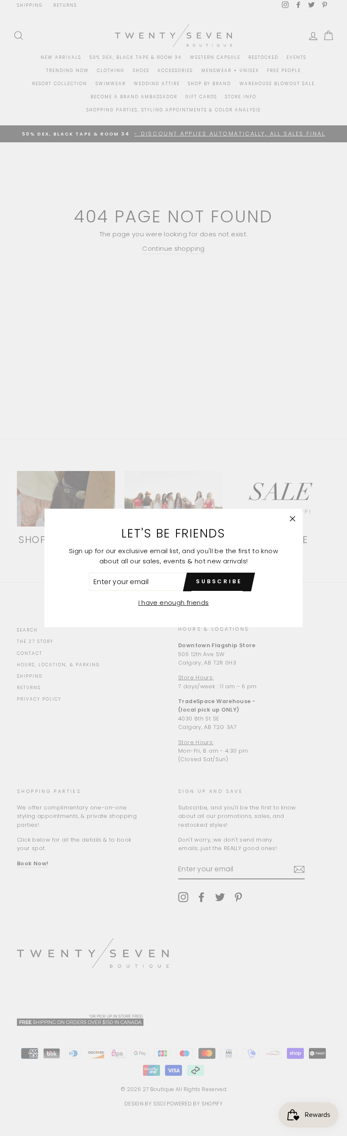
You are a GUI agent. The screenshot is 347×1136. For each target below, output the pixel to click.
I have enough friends (173, 602)
